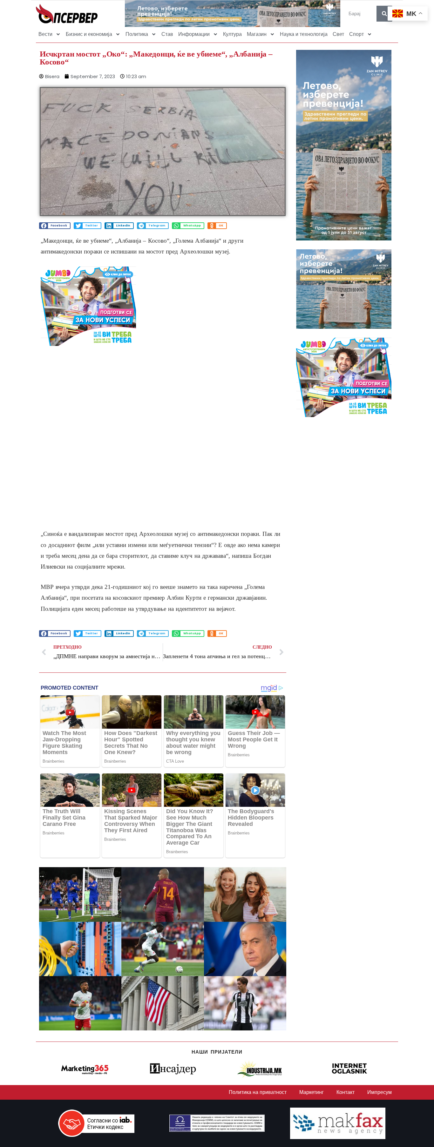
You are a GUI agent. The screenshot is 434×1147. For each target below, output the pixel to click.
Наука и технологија (304, 34)
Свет (338, 34)
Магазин (257, 34)
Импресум (379, 1092)
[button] (55, 225)
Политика (136, 34)
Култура (232, 34)
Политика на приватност (258, 1092)
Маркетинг (311, 1092)
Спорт (356, 34)
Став (167, 34)
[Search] (384, 14)
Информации (194, 34)
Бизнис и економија (89, 34)
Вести (45, 34)
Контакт (345, 1092)
